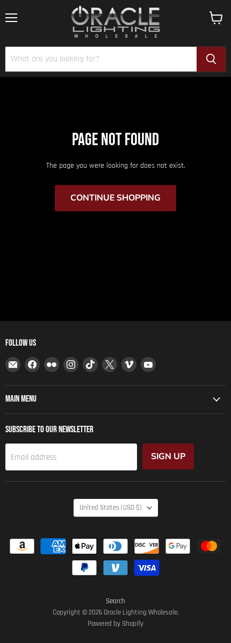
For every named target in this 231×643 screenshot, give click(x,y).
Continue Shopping (115, 198)
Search (115, 601)
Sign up (168, 456)
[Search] (211, 59)
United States (111, 507)
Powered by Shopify (115, 623)
